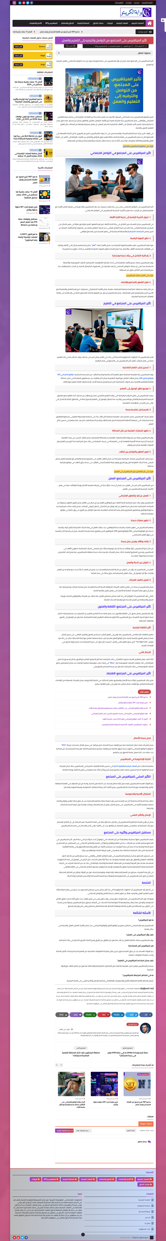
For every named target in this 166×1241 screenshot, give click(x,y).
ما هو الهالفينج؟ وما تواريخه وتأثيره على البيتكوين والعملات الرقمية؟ (27, 100)
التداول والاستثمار (67, 23)
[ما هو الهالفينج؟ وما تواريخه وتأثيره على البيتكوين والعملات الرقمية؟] (48, 98)
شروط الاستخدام (144, 1211)
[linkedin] (20, 3)
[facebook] (31, 3)
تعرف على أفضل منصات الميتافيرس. (139, 275)
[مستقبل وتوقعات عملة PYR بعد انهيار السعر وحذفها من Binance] (44, 222)
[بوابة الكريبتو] (135, 12)
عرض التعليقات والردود (64, 1130)
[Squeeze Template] (151, 1237)
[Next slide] (57, 1065)
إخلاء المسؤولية (144, 1229)
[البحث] (14, 3)
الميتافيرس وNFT (51, 23)
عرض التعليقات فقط (82, 1130)
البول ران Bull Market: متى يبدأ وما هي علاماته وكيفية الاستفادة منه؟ (27, 137)
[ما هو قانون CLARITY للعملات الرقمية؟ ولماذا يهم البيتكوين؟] (44, 237)
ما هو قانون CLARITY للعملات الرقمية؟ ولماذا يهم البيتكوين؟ (27, 237)
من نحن (136, 2)
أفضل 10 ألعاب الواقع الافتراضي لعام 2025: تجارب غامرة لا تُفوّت (125, 719)
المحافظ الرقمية (83, 23)
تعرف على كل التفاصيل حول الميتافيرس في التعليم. (133, 471)
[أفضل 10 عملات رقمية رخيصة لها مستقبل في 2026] (48, 81)
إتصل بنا (128, 2)
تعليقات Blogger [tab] (146, 1123)
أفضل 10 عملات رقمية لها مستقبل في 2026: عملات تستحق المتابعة (46, 31)
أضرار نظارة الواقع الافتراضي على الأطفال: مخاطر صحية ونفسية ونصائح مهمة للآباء (118, 708)
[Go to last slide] (61, 1065)
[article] (81, 1051)
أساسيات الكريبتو (138, 23)
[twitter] (27, 3)
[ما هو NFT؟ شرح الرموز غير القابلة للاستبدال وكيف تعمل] (44, 179)
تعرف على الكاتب (64, 1029)
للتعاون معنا (119, 2)
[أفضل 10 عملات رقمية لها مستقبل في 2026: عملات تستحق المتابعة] (44, 194)
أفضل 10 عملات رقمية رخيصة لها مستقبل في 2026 (28, 83)
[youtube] (18, 1237)
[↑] (83, 1234)
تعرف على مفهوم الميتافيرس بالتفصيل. (138, 146)
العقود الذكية (118, 766)
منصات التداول (98, 23)
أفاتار (94, 245)
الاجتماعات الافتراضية (136, 231)
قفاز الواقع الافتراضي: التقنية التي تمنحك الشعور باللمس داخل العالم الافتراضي (119, 713)
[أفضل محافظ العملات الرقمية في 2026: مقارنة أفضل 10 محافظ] (48, 153)
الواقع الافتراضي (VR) (65, 374)
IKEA (64, 745)
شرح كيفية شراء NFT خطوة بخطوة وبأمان (133, 702)
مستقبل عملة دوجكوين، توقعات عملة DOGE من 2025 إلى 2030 (29, 118)
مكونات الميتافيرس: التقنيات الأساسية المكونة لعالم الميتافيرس (125, 724)
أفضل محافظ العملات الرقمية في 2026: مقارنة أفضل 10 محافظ (28, 155)
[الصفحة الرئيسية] (149, 23)
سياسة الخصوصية (143, 1205)
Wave (112, 663)
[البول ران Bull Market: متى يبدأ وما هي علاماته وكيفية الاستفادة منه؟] (48, 135)
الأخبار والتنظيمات (35, 23)
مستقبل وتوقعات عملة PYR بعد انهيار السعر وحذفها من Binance (27, 222)
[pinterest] (24, 3)
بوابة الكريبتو (125, 1237)
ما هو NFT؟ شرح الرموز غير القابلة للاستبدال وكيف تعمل (98, 31)
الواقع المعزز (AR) (146, 378)
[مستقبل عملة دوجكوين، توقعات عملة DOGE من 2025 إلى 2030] (48, 116)
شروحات (110, 23)
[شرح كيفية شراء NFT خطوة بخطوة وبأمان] (44, 209)
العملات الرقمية (122, 23)
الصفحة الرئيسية (147, 2)
